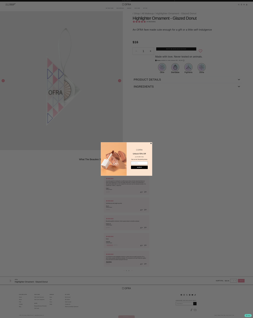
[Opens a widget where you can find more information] (248, 315)
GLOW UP (139, 167)
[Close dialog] (151, 143)
